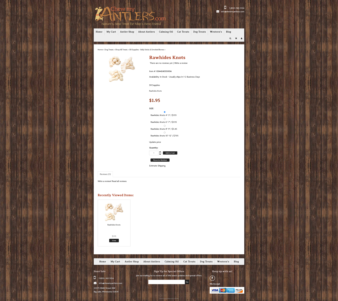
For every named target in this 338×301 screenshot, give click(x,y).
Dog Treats (199, 31)
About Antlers (146, 31)
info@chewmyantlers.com (232, 11)
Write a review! (104, 181)
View (114, 240)
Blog (228, 31)
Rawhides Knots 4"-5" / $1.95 (164, 115)
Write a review (180, 63)
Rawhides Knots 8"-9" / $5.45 (164, 129)
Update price (155, 142)
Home (99, 31)
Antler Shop (127, 31)
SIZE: (151, 108)
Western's (216, 31)
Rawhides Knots (114, 225)
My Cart (111, 31)
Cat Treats (183, 31)
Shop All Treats (121, 49)
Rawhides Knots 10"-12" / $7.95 (164, 135)
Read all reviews (119, 181)
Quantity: (153, 147)
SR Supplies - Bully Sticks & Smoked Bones (146, 49)
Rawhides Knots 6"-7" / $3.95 (164, 122)
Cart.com (176, 298)
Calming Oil (166, 31)
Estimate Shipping (157, 165)
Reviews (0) (105, 174)
